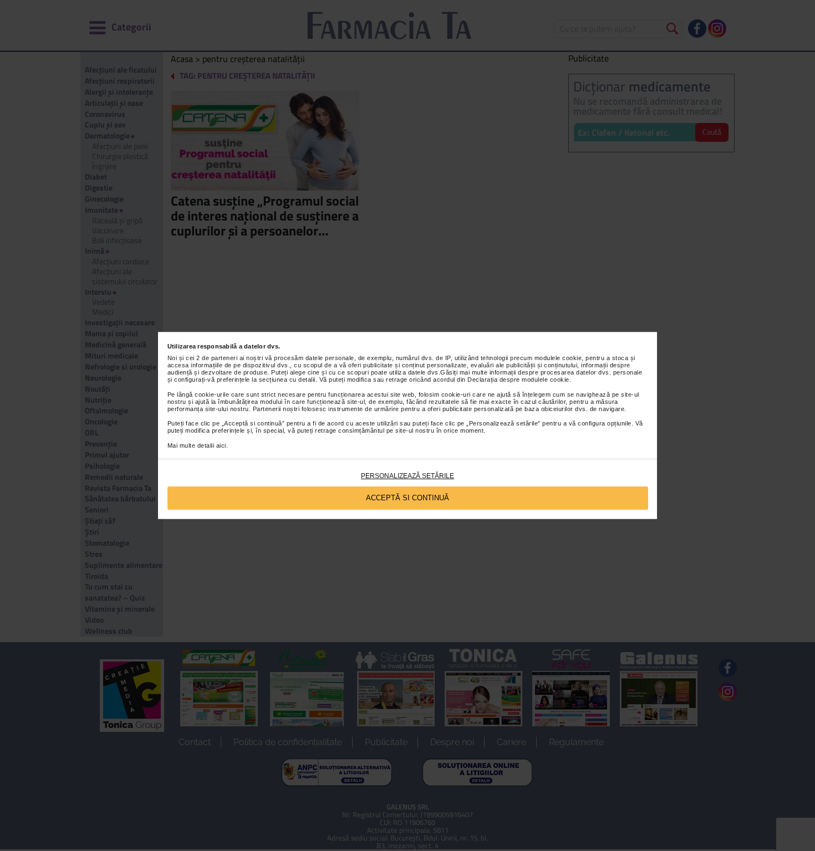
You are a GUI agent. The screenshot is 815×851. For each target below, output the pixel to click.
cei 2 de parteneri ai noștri (224, 358)
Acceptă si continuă (407, 498)
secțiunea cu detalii (287, 379)
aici (221, 445)
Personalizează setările (407, 476)
